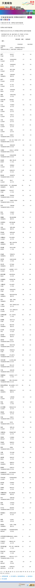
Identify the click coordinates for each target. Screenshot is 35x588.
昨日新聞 (13, 576)
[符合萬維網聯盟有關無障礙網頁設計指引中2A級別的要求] (30, 585)
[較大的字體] (13, 7)
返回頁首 (30, 576)
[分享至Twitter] (3, 19)
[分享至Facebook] (1, 19)
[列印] (9, 19)
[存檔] (7, 19)
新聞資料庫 (5, 576)
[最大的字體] (14, 7)
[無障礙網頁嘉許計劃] (21, 584)
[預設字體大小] (11, 7)
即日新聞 (4, 579)
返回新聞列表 (21, 576)
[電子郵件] (5, 19)
